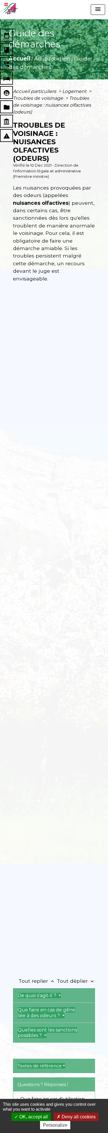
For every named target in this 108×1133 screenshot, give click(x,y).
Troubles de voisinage (38, 98)
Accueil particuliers (35, 91)
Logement (75, 91)
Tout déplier (76, 981)
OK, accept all (33, 1116)
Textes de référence (40, 1065)
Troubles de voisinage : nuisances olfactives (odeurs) (52, 105)
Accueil (19, 58)
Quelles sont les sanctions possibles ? (47, 1032)
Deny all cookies (78, 1116)
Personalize (55, 1125)
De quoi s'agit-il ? (37, 995)
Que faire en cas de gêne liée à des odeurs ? (46, 1012)
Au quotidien (52, 58)
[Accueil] (10, 8)
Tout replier (36, 981)
